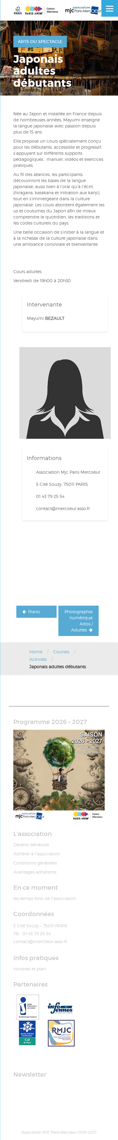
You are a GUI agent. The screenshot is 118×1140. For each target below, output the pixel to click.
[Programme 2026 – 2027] (59, 775)
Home (35, 651)
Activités (38, 659)
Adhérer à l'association (36, 853)
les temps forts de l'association (44, 898)
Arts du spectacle (40, 41)
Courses (61, 651)
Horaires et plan (29, 968)
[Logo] (59, 10)
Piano (34, 611)
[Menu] (109, 8)
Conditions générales (35, 862)
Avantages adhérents (34, 871)
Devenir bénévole (31, 844)
